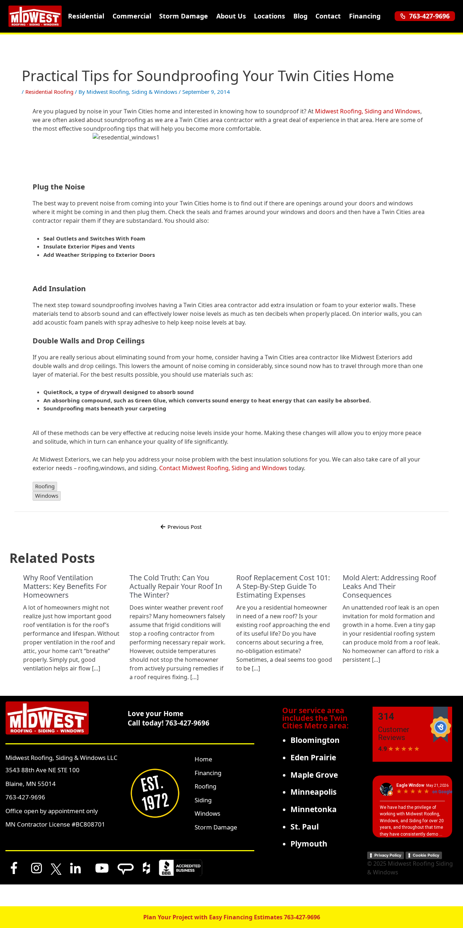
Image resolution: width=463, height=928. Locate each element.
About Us (231, 16)
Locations (269, 16)
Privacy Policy (387, 855)
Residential (86, 16)
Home (203, 759)
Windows (207, 813)
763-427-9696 (429, 16)
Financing (365, 16)
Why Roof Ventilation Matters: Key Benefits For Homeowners (65, 586)
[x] (56, 868)
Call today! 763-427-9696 (168, 722)
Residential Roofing (49, 91)
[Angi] (126, 868)
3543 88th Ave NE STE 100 (42, 770)
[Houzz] (146, 868)
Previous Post (180, 527)
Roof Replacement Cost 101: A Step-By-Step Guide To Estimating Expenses (283, 586)
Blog (300, 16)
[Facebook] (13, 868)
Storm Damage (183, 16)
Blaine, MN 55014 (30, 783)
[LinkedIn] (75, 868)
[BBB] (180, 868)
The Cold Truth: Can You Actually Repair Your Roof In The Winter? (175, 586)
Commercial (131, 16)
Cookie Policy (426, 855)
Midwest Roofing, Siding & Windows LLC (61, 757)
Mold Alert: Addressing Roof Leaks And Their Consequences (389, 586)
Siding (203, 800)
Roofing (205, 786)
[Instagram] (36, 868)
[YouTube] (102, 868)
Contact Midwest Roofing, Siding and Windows (223, 468)
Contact (328, 16)
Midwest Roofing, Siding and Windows (367, 111)
